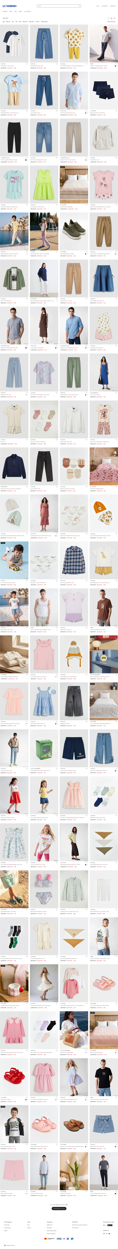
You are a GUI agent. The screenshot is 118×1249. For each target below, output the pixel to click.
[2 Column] (108, 18)
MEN (11, 11)
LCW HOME (27, 11)
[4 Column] (111, 18)
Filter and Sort (111, 21)
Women (5, 11)
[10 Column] (114, 18)
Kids (15, 11)
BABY (20, 11)
